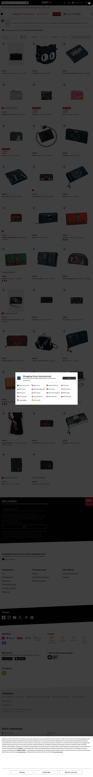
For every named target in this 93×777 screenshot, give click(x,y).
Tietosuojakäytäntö (57, 752)
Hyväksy (22, 772)
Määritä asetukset (71, 772)
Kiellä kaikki (46, 772)
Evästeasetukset (21, 752)
